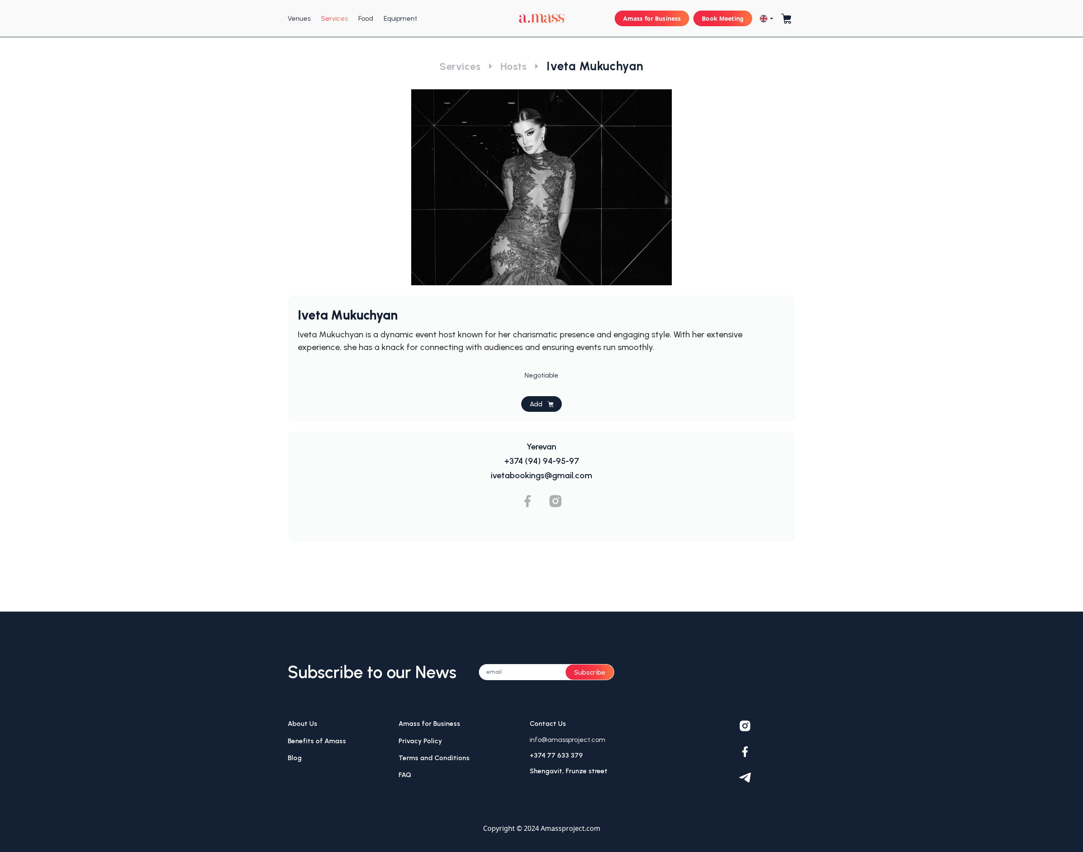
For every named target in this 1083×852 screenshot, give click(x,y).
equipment (400, 18)
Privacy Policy (420, 741)
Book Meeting (723, 18)
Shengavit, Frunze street (568, 771)
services (334, 18)
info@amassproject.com (567, 740)
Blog (295, 758)
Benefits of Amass (317, 741)
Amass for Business (652, 18)
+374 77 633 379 (556, 755)
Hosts (513, 66)
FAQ (405, 775)
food (365, 18)
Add (536, 404)
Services (460, 66)
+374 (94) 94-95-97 (541, 461)
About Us (302, 724)
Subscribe (589, 672)
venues (299, 18)
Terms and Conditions (434, 758)
